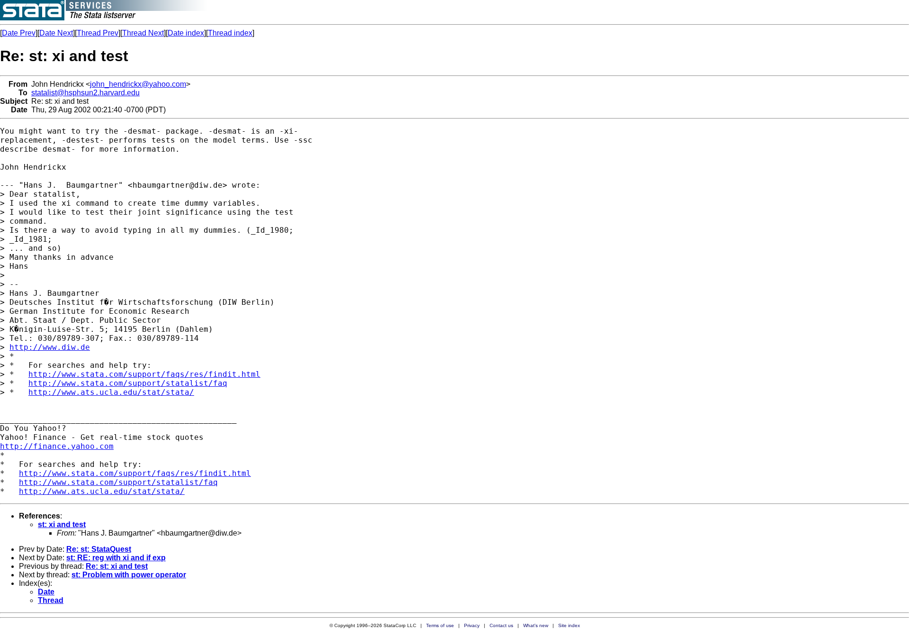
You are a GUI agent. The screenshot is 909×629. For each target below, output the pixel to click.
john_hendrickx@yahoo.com (138, 84)
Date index (186, 33)
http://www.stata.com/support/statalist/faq (127, 383)
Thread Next (143, 33)
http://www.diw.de (49, 347)
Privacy (472, 625)
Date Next (56, 33)
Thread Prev (97, 33)
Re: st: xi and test (117, 566)
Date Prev (19, 33)
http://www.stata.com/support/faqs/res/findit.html (144, 374)
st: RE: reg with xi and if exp (116, 558)
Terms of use (440, 625)
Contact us (501, 625)
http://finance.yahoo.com (57, 446)
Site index (569, 625)
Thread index (230, 33)
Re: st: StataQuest (98, 549)
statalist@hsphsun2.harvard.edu (85, 93)
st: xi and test (62, 524)
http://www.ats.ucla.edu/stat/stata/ (111, 392)
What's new (535, 625)
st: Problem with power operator (128, 575)
